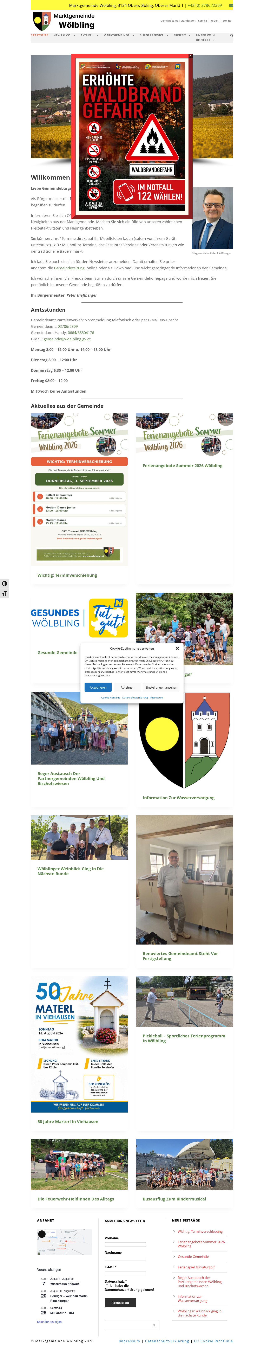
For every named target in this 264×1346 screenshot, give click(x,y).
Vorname (112, 1238)
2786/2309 (69, 326)
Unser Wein (205, 35)
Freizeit (180, 35)
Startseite (39, 35)
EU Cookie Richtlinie (213, 1341)
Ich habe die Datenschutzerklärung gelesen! (129, 1288)
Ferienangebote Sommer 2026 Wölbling (182, 465)
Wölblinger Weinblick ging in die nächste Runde (71, 871)
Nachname (113, 1252)
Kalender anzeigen (49, 1322)
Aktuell (87, 35)
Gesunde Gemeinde (58, 652)
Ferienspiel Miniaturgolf (196, 1267)
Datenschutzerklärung (135, 697)
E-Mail (110, 1267)
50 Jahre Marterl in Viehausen (68, 1121)
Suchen (154, 1325)
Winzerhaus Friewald (65, 1284)
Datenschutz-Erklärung (167, 1341)
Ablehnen (127, 687)
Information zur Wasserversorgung (178, 797)
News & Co (62, 35)
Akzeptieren (98, 687)
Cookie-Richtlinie (110, 697)
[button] (177, 648)
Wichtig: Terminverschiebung (67, 575)
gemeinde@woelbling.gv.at (67, 338)
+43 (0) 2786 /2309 (205, 5)
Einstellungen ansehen (161, 687)
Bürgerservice (152, 35)
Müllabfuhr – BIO (62, 1313)
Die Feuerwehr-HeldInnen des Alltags (76, 1199)
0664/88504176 (81, 332)
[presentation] (79, 489)
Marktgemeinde (117, 35)
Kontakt (203, 40)
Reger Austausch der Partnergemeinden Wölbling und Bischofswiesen (71, 778)
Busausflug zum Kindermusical (174, 1199)
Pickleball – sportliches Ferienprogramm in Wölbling (184, 1038)
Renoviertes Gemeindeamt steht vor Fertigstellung (180, 956)
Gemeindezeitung (69, 267)
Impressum (156, 697)
